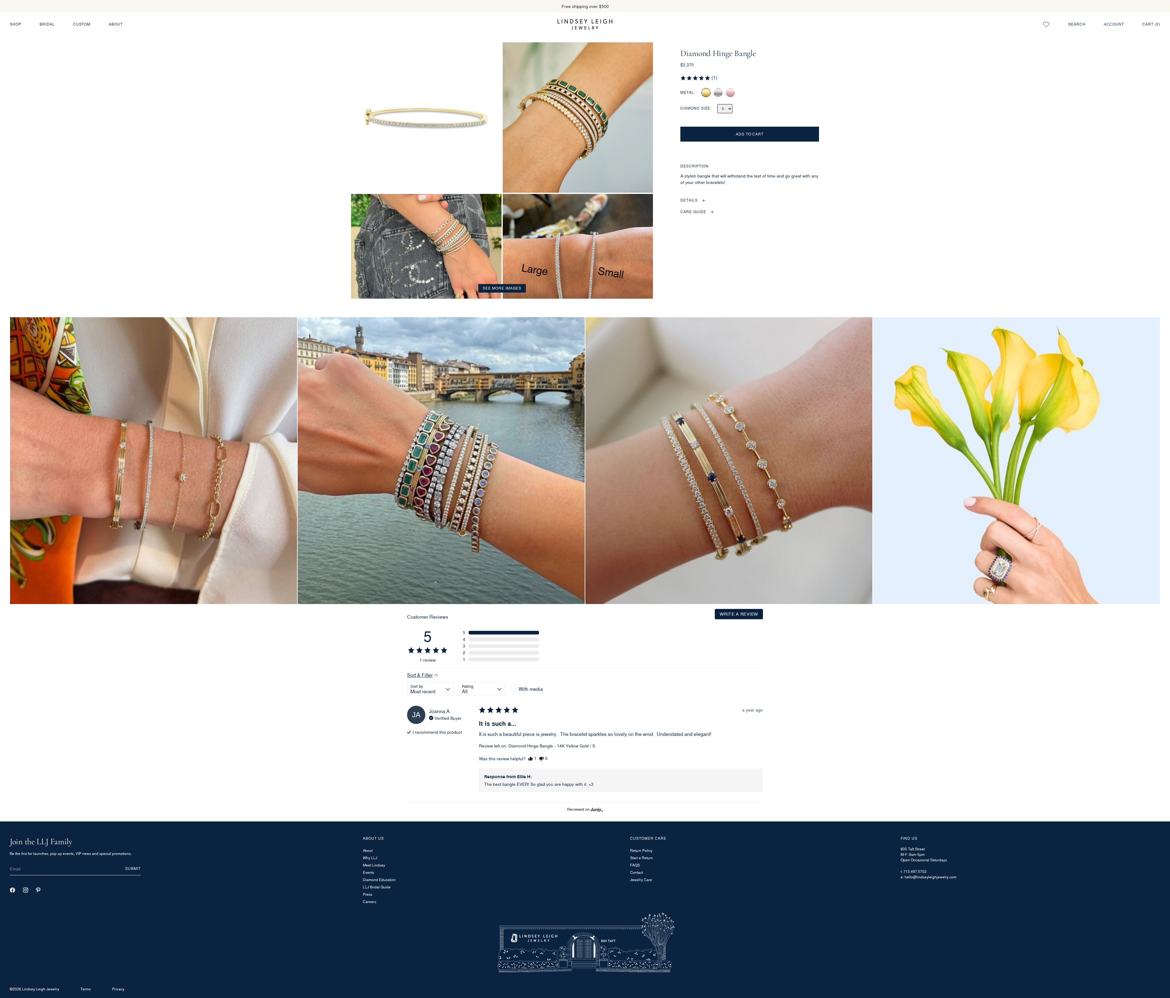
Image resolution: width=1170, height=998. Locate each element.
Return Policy (641, 850)
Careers (369, 901)
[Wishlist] (1046, 24)
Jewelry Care (641, 879)
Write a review (739, 614)
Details (689, 200)
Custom (82, 24)
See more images (502, 288)
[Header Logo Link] (585, 24)
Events (368, 872)
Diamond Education (379, 879)
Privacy (118, 989)
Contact (636, 872)
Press (367, 894)
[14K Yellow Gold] (706, 92)
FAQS (635, 865)
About (116, 24)
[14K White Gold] (718, 92)
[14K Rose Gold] (730, 92)
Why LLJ (370, 858)
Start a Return (641, 858)
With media (531, 689)
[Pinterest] (38, 890)
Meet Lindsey (374, 865)
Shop (15, 24)
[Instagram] (25, 890)
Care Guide (693, 212)
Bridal (47, 24)
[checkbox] (533, 689)
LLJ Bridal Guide (377, 887)
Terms (85, 989)
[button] (698, 78)
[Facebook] (12, 890)
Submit (133, 868)
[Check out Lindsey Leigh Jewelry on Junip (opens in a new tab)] (596, 809)
